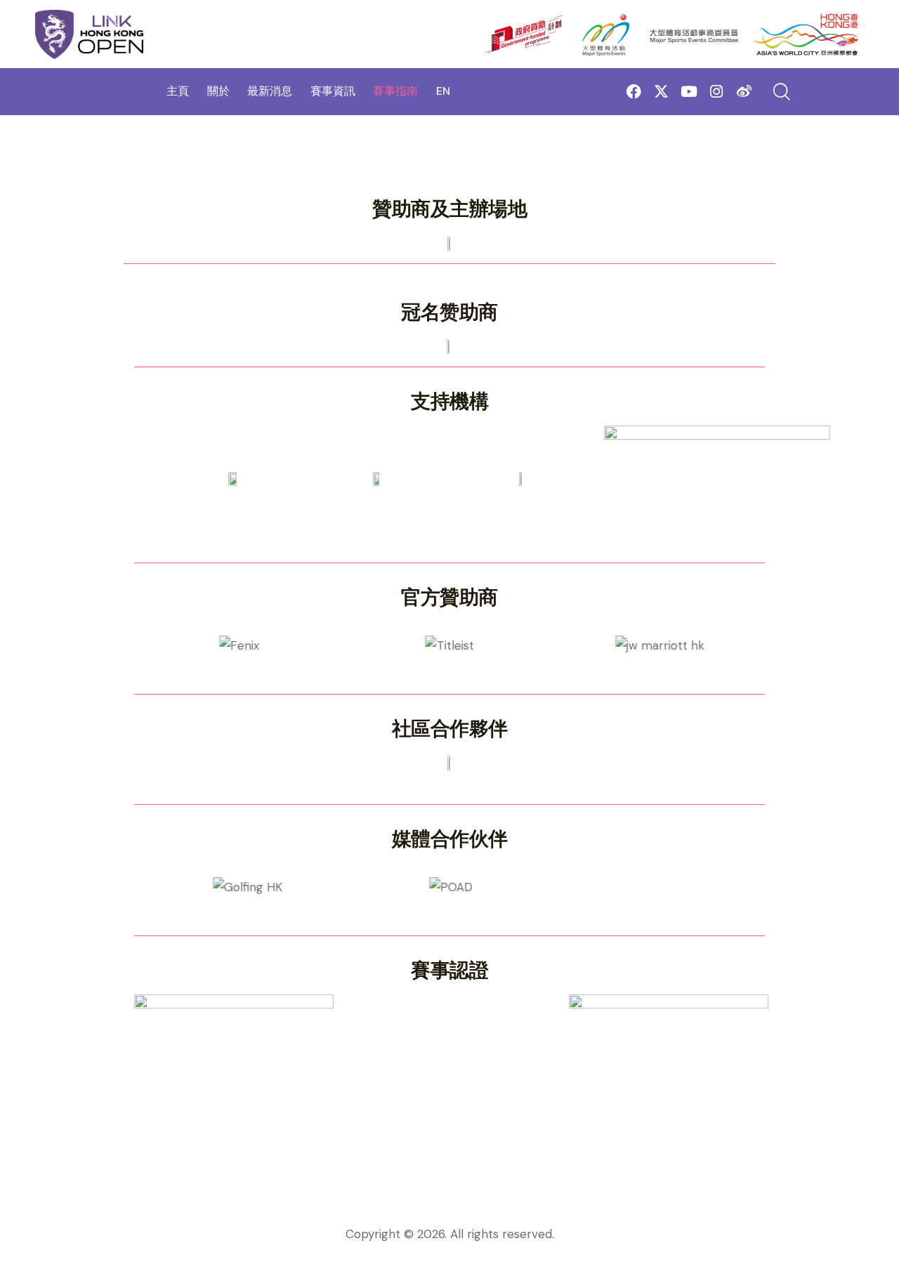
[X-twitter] (661, 91)
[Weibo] (744, 91)
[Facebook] (634, 91)
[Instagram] (717, 91)
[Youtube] (688, 91)
